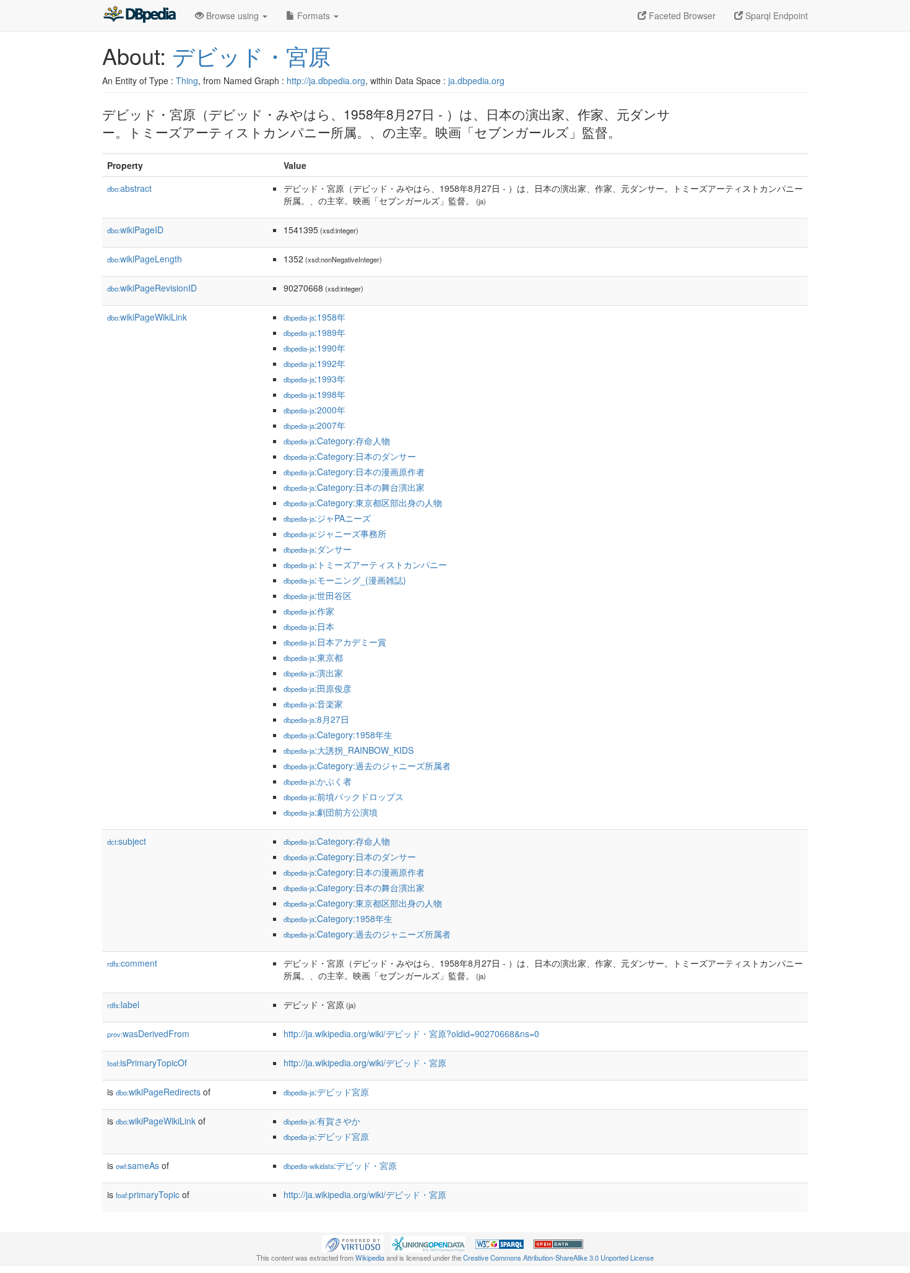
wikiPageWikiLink (147, 317)
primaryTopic (148, 1194)
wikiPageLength (144, 258)
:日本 (309, 626)
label (123, 1004)
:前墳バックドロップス (344, 796)
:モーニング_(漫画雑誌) (345, 580)
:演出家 (313, 673)
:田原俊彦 (318, 688)
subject (126, 841)
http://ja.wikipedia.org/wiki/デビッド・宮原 (365, 1062)
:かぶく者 (318, 781)
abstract (129, 188)
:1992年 (314, 363)
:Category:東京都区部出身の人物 (363, 502)
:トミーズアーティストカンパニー (365, 564)
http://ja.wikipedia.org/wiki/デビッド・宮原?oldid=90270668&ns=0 (411, 1033)
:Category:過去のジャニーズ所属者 (367, 765)
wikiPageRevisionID (152, 288)
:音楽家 (313, 703)
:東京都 (313, 657)
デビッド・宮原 (251, 55)
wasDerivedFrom (148, 1033)
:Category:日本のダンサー (350, 456)
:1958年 (314, 317)
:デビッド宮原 (326, 1091)
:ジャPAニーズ (327, 518)
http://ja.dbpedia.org (326, 80)
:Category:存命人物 (337, 440)
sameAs (137, 1165)
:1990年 (314, 348)
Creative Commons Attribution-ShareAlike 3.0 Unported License (558, 1257)
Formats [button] (313, 15)
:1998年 (314, 394)
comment (132, 963)
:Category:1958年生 (338, 734)
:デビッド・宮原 (340, 1165)
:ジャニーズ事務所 (335, 533)
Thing (187, 80)
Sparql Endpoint (775, 15)
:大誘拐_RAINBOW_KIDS (349, 750)
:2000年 (314, 409)
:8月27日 (316, 719)
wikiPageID (135, 229)
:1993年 (314, 379)
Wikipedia (369, 1257)
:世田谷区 (318, 595)
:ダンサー (318, 549)
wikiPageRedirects (158, 1091)
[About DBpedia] (139, 15)
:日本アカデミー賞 (335, 642)
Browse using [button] (232, 15)
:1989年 (314, 332)
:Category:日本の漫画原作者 (354, 471)
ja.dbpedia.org (476, 80)
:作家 (309, 611)
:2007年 (314, 425)
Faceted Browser (681, 15)
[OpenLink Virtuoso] (353, 1243)
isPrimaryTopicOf (147, 1062)
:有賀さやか (322, 1121)
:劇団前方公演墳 (331, 812)
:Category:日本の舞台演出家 (354, 487)
